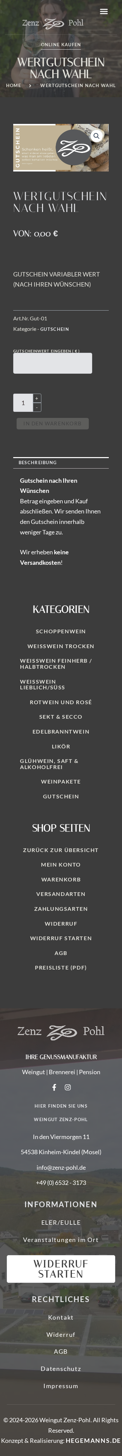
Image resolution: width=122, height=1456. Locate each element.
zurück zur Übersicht (61, 850)
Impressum (61, 1385)
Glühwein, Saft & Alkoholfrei (49, 764)
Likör (61, 746)
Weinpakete (61, 781)
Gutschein (54, 329)
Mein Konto (61, 864)
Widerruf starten (61, 938)
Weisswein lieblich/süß (42, 684)
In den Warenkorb (52, 423)
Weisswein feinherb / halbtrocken (56, 663)
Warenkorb (61, 879)
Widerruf (61, 923)
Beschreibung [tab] (38, 462)
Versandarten (60, 894)
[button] (104, 11)
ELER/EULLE (61, 1222)
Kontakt (61, 1317)
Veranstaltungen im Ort (61, 1239)
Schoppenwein (61, 631)
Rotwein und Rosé (61, 702)
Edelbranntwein (61, 731)
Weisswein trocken (61, 646)
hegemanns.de (93, 1440)
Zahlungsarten (61, 908)
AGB (61, 953)
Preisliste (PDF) (61, 967)
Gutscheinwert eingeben (46, 351)
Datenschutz (61, 1368)
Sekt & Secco (61, 716)
